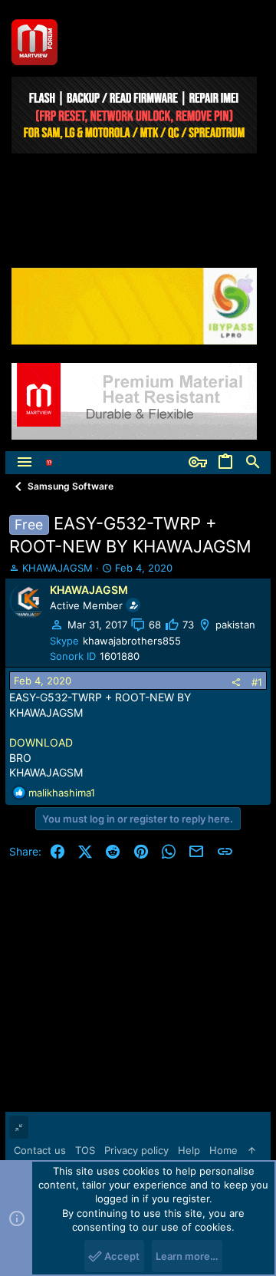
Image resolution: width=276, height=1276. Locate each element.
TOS (85, 1150)
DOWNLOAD (41, 742)
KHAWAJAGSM (57, 568)
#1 (256, 682)
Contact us (40, 1150)
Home (223, 1150)
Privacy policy (136, 1150)
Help (189, 1150)
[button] (24, 463)
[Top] (251, 1150)
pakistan (235, 624)
